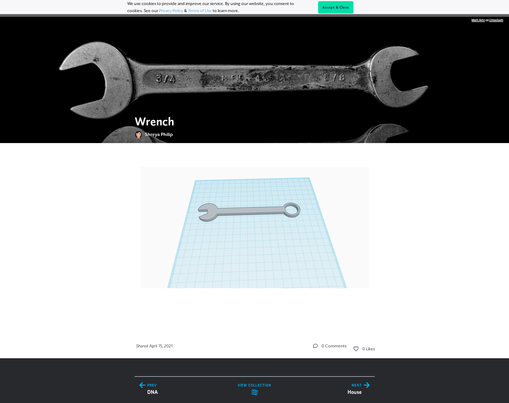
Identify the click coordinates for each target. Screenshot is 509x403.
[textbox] (254, 234)
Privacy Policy (171, 10)
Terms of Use (200, 10)
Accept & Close (335, 7)
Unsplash (496, 20)
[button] (315, 346)
